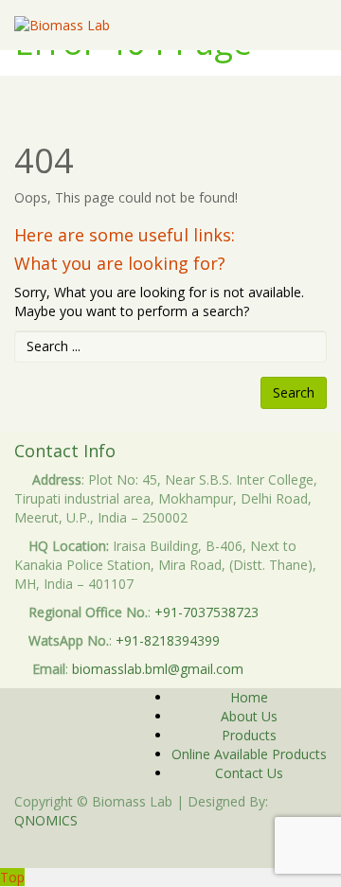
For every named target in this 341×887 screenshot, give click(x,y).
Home (249, 697)
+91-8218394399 (168, 640)
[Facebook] (165, 849)
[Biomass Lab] (62, 25)
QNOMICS (46, 820)
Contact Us (249, 773)
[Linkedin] (175, 849)
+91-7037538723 (206, 612)
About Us (249, 716)
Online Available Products (249, 754)
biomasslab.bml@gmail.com (157, 669)
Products (249, 735)
